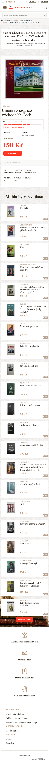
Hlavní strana (8, 21)
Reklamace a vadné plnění (17, 718)
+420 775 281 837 (10, 2)
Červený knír (21, 7)
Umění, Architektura (26, 21)
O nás (8, 739)
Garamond (18, 172)
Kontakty (10, 743)
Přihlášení (44, 2)
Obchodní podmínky (15, 714)
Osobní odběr (12, 730)
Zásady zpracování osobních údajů (21, 722)
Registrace (32, 2)
